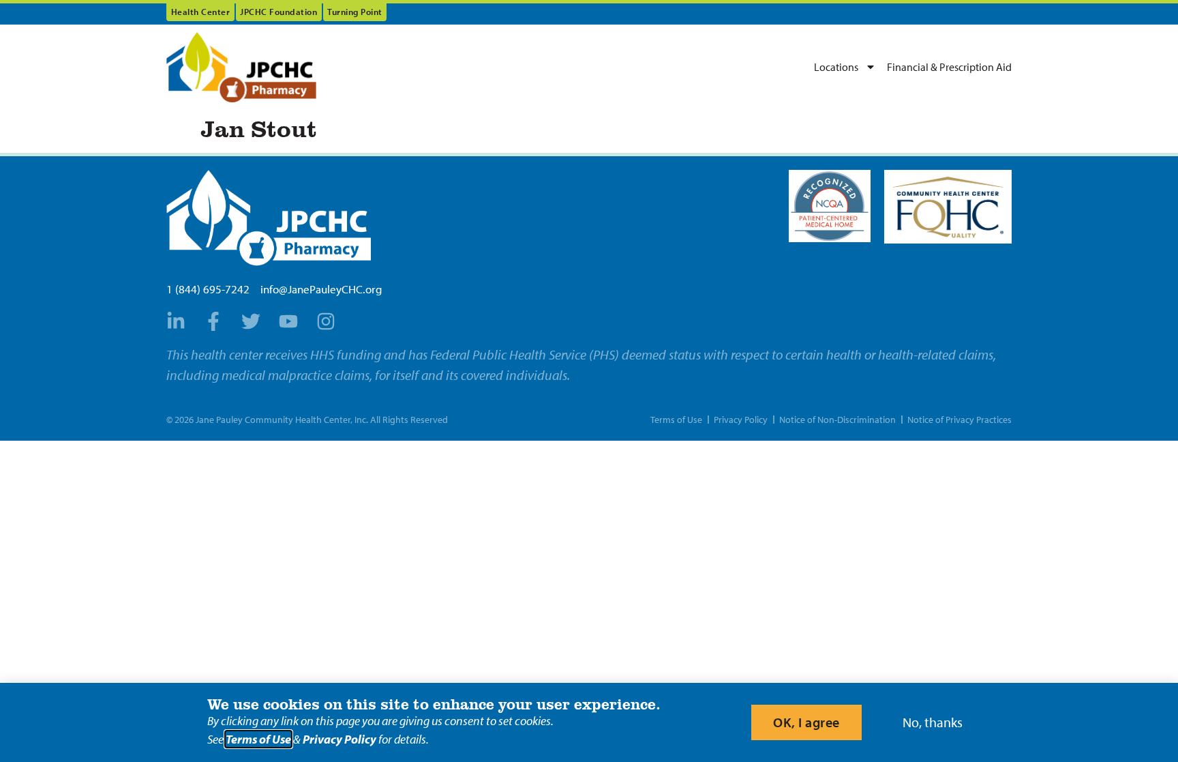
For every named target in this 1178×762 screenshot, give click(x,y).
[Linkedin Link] (180, 321)
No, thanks (933, 722)
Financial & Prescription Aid (949, 67)
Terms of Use (258, 739)
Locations (836, 67)
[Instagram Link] (330, 321)
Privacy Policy (339, 739)
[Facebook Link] (217, 321)
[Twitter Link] (255, 321)
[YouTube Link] (292, 321)
